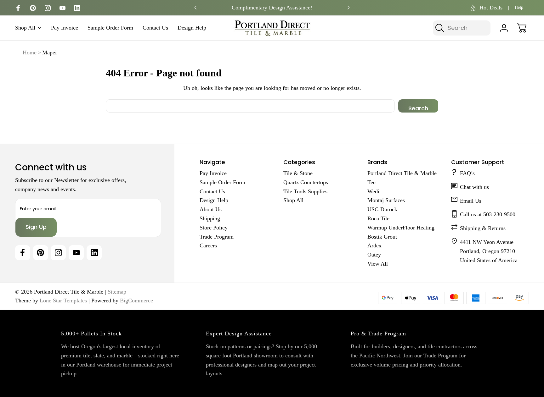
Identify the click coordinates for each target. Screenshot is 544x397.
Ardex (374, 245)
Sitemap (117, 292)
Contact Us (155, 28)
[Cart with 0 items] (521, 28)
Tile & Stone (298, 173)
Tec (371, 182)
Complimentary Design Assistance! (272, 7)
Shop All (25, 28)
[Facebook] (18, 8)
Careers (208, 245)
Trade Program (217, 237)
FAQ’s (467, 173)
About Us (211, 209)
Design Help (192, 28)
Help (519, 7)
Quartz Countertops (305, 182)
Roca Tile (378, 218)
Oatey (374, 254)
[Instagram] (48, 8)
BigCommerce (136, 300)
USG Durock (382, 209)
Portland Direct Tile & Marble (402, 173)
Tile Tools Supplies (305, 191)
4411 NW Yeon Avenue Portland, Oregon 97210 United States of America (489, 251)
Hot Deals (490, 7)
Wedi (373, 191)
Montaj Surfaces (386, 200)
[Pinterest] (33, 8)
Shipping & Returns (483, 228)
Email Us (470, 201)
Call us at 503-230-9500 (487, 214)
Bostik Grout (382, 237)
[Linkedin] (77, 8)
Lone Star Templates (63, 300)
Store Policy (214, 227)
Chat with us (474, 187)
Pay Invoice (64, 28)
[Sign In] (504, 28)
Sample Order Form (110, 28)
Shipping (210, 218)
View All (377, 264)
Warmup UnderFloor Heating (400, 227)
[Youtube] (62, 8)
